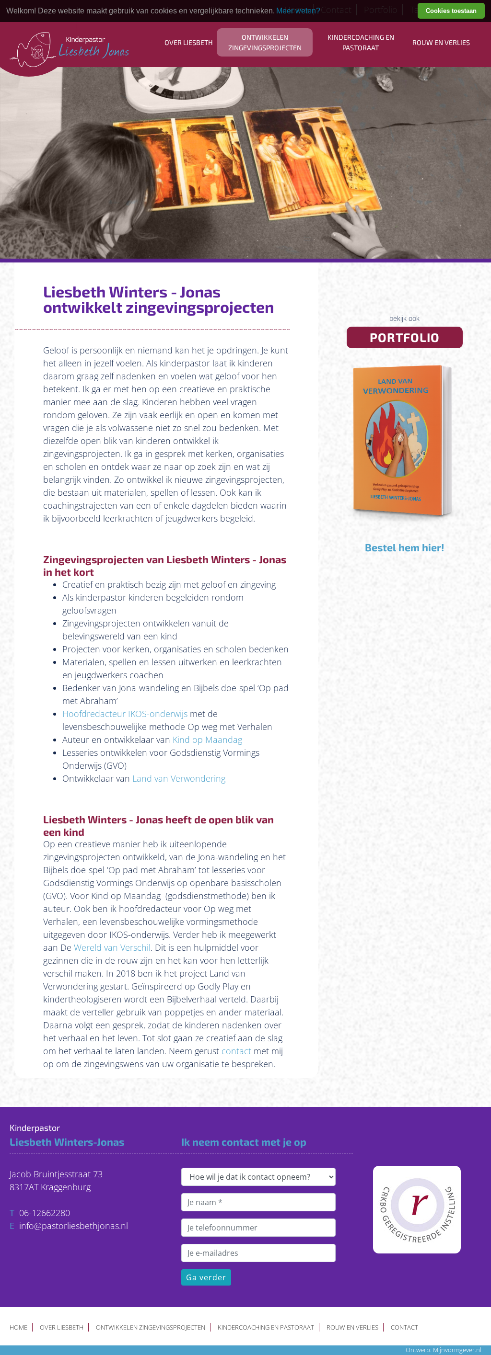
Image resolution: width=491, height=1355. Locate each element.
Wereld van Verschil (112, 947)
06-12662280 (44, 1212)
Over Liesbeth (188, 42)
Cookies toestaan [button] (451, 10)
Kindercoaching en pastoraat (360, 42)
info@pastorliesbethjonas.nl (73, 1225)
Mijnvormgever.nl (457, 1350)
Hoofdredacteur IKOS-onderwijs (124, 713)
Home (18, 1327)
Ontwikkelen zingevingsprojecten (265, 42)
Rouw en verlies (441, 42)
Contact (404, 1327)
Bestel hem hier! (404, 547)
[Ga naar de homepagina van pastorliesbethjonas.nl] (69, 33)
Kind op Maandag (207, 739)
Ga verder (206, 1277)
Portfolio (405, 337)
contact (236, 1051)
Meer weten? (298, 11)
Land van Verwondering (178, 778)
